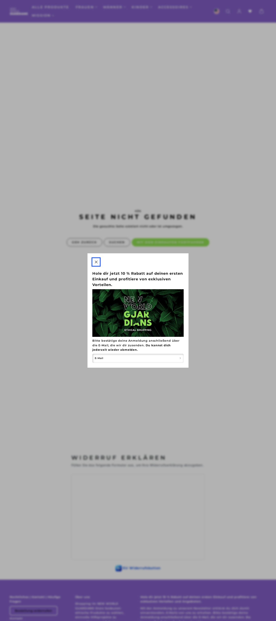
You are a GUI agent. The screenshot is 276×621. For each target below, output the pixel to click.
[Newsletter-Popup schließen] (96, 262)
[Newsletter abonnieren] (180, 358)
